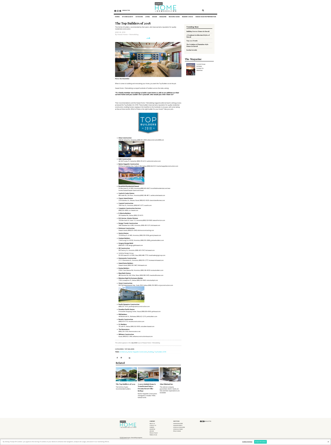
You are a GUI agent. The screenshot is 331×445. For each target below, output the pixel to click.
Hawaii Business (177, 425)
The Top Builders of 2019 (125, 384)
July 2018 (134, 343)
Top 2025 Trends (192, 41)
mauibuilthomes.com (156, 275)
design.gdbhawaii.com (136, 245)
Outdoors (139, 16)
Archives (199, 66)
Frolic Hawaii (177, 431)
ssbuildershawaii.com (147, 326)
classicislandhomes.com (157, 200)
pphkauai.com (156, 311)
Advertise (199, 70)
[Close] (328, 442)
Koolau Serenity (191, 50)
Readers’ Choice (187, 16)
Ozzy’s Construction (125, 283)
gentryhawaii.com (155, 235)
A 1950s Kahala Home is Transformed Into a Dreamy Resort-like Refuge (147, 387)
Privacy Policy (154, 433)
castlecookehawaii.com (157, 195)
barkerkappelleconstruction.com (167, 166)
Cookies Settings (247, 442)
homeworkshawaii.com (156, 260)
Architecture (123, 352)
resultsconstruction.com (136, 321)
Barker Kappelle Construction (129, 164)
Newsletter (126, 10)
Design (154, 16)
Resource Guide (174, 16)
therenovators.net (134, 331)
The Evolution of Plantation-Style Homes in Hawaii (197, 45)
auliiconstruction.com (154, 161)
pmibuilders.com (152, 316)
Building (151, 352)
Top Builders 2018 (160, 352)
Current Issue (200, 64)
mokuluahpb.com (152, 280)
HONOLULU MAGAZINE (179, 427)
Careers (152, 427)
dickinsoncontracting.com (145, 230)
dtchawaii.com (155, 225)
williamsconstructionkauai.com (143, 336)
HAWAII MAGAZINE (178, 423)
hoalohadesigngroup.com (157, 255)
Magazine (162, 16)
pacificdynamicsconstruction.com (139, 306)
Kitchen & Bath (127, 16)
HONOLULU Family (178, 429)
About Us (152, 423)
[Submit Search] (203, 10)
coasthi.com (148, 205)
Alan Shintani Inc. (166, 384)
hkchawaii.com (150, 250)
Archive (152, 431)
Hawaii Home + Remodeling (166, 7)
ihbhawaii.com (142, 265)
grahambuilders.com (157, 240)
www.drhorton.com (159, 220)
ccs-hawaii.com (133, 210)
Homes (117, 16)
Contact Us (200, 68)
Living (147, 16)
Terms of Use (153, 435)
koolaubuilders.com (157, 270)
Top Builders (129, 349)
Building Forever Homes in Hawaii (197, 31)
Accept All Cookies (260, 442)
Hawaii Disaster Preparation (205, 16)
